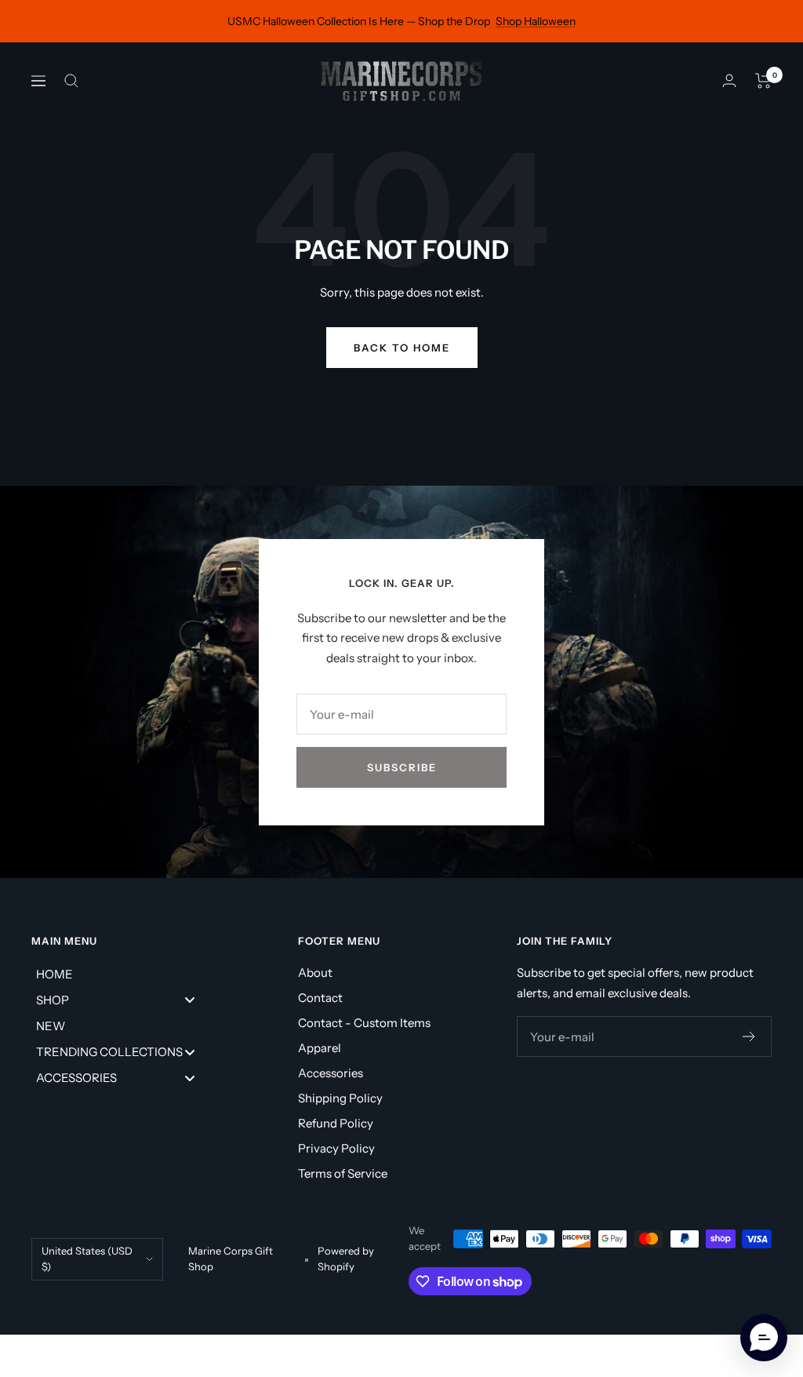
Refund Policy (335, 1123)
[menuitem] (121, 973)
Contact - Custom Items (364, 1022)
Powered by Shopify (346, 1258)
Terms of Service (342, 1173)
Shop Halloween (536, 21)
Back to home (402, 347)
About (315, 972)
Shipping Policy (340, 1098)
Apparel (319, 1047)
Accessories (330, 1073)
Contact (320, 997)
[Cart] (763, 81)
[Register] (749, 1036)
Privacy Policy (336, 1148)
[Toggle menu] (190, 1000)
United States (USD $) (87, 1258)
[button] (763, 1337)
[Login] (729, 80)
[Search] (71, 81)
